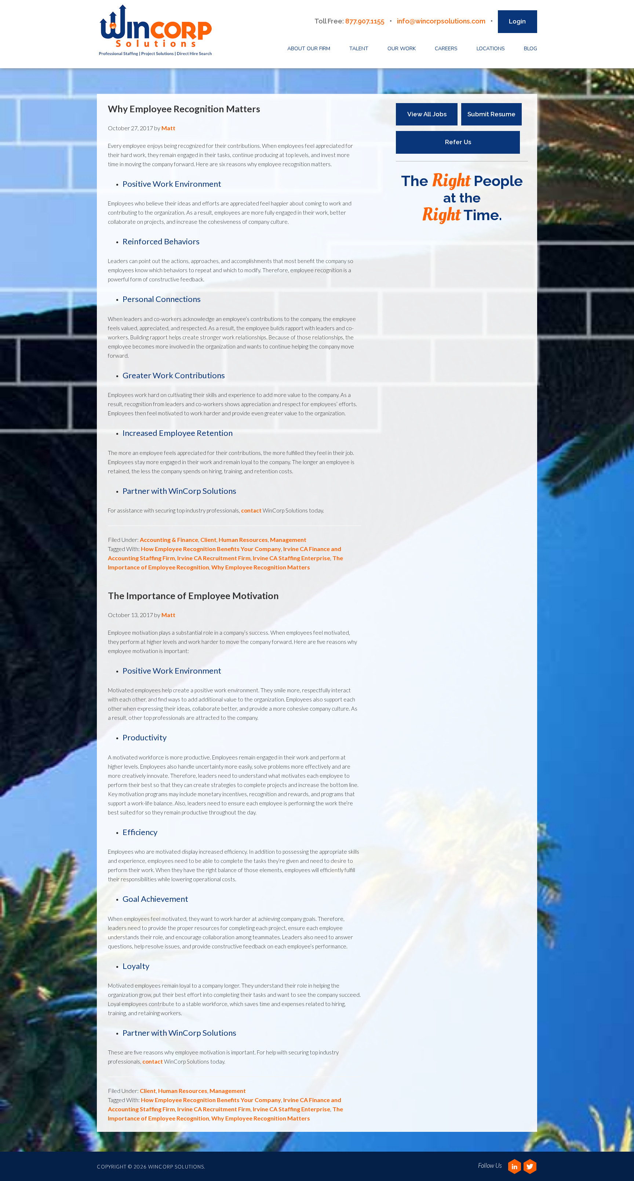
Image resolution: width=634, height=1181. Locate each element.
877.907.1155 (365, 21)
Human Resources (243, 539)
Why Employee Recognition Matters (184, 108)
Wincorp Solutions (158, 31)
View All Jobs (427, 114)
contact (251, 510)
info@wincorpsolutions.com (441, 21)
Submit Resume (491, 114)
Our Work (401, 48)
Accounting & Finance (169, 539)
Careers (446, 48)
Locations (491, 48)
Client (208, 539)
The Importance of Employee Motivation (193, 595)
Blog (530, 48)
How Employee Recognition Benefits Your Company (211, 548)
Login (517, 21)
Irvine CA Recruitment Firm (214, 557)
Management (288, 539)
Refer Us (458, 142)
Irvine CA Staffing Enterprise (291, 557)
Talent (358, 48)
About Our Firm (308, 48)
